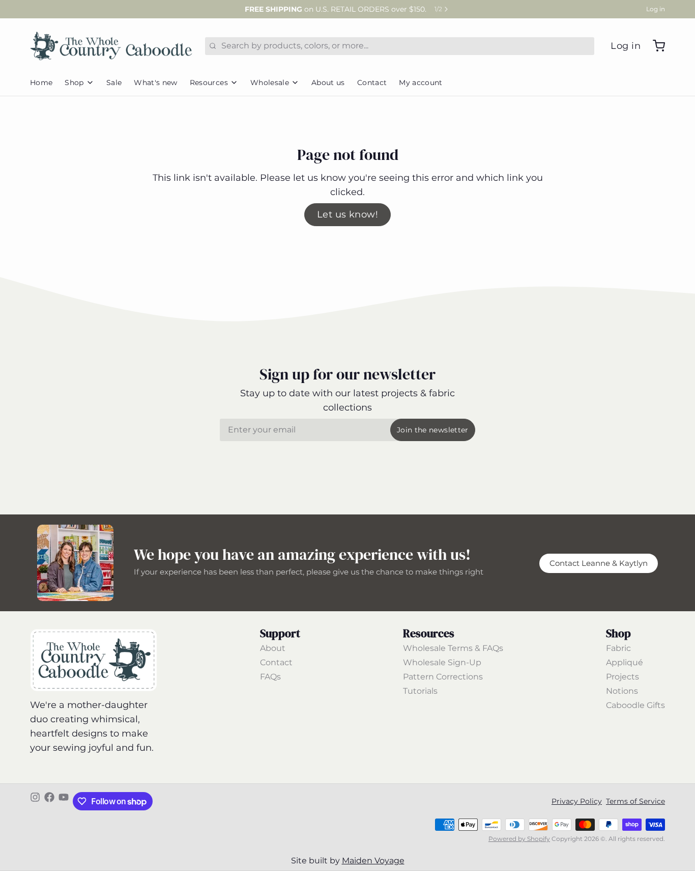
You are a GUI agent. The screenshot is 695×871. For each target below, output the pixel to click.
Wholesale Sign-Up (442, 662)
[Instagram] (35, 801)
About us (328, 82)
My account (421, 82)
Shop (74, 82)
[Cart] (655, 46)
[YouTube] (64, 801)
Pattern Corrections (443, 677)
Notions (622, 691)
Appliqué (624, 662)
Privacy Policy (577, 801)
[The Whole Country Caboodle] (111, 45)
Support (280, 633)
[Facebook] (49, 801)
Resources (209, 82)
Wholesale (269, 82)
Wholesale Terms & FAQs (453, 648)
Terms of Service (635, 801)
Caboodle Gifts (635, 705)
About (272, 648)
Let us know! (347, 214)
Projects (622, 677)
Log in (655, 9)
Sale (114, 82)
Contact (372, 82)
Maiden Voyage (373, 860)
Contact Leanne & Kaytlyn (598, 563)
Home (41, 82)
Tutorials (420, 691)
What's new (156, 82)
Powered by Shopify (519, 838)
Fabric (618, 648)
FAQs (270, 677)
